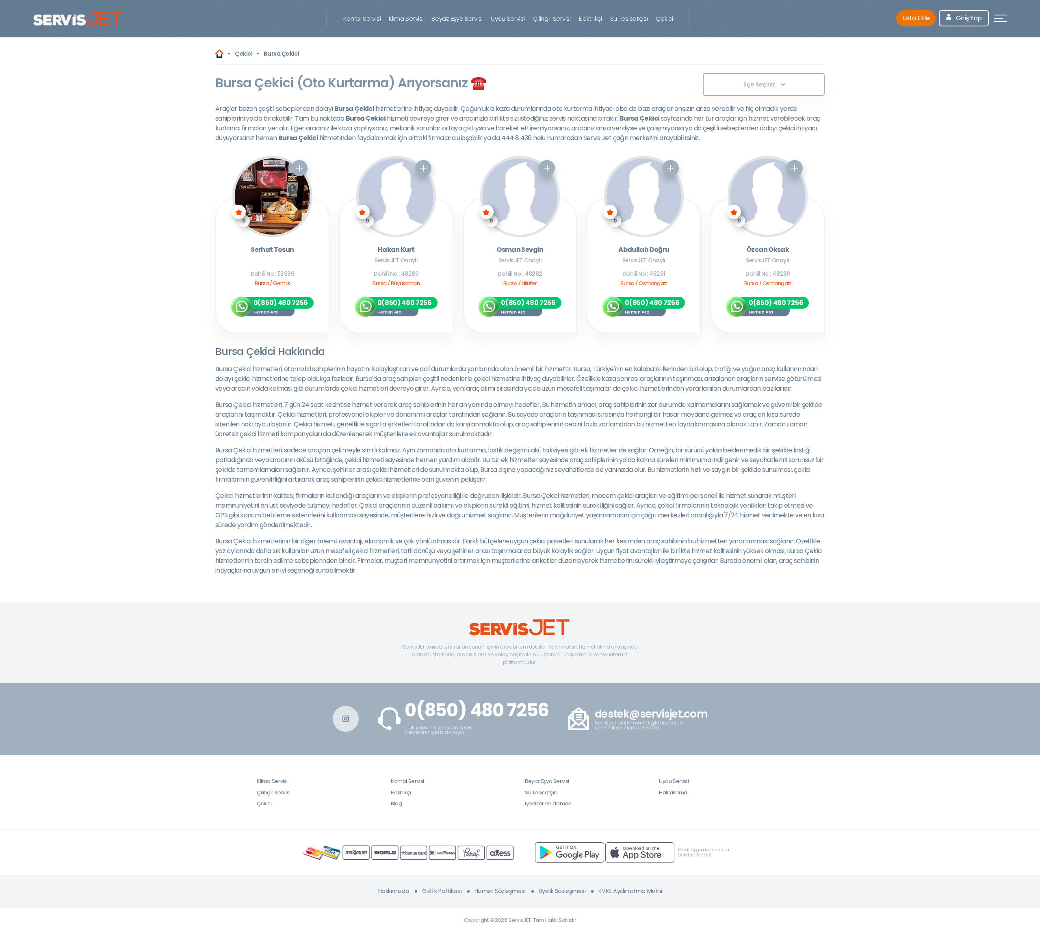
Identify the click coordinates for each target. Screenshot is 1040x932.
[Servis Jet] (219, 54)
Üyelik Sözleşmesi (562, 891)
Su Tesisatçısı (629, 18)
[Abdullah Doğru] (644, 196)
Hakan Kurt (396, 250)
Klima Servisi (406, 18)
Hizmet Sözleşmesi (500, 891)
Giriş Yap (968, 18)
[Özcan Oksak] (768, 196)
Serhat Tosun (272, 250)
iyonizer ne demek (547, 803)
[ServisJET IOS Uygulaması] (639, 852)
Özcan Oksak (767, 250)
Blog (396, 803)
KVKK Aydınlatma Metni (630, 891)
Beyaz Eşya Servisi (457, 18)
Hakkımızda (394, 891)
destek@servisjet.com (651, 714)
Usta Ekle (916, 18)
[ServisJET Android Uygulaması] (569, 852)
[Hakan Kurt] (396, 196)
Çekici (664, 18)
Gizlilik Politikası (442, 891)
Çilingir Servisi (551, 18)
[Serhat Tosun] (272, 196)
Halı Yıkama (673, 792)
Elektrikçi (590, 18)
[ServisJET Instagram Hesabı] (346, 719)
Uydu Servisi (507, 18)
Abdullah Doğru (643, 250)
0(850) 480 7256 (477, 710)
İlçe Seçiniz (759, 84)
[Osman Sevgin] (520, 196)
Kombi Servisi (362, 18)
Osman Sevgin (519, 250)
